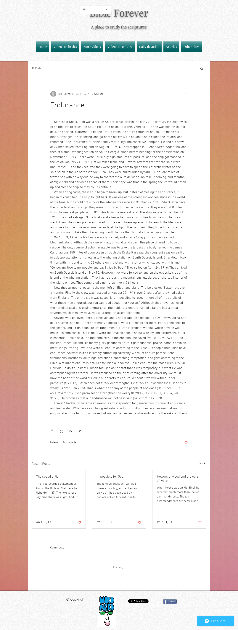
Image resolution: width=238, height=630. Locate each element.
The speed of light (49, 477)
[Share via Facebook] (52, 431)
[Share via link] (79, 431)
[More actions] (185, 94)
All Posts (36, 68)
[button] (201, 68)
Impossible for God (110, 477)
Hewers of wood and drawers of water (178, 479)
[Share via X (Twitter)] (61, 431)
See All (202, 463)
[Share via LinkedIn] (70, 431)
